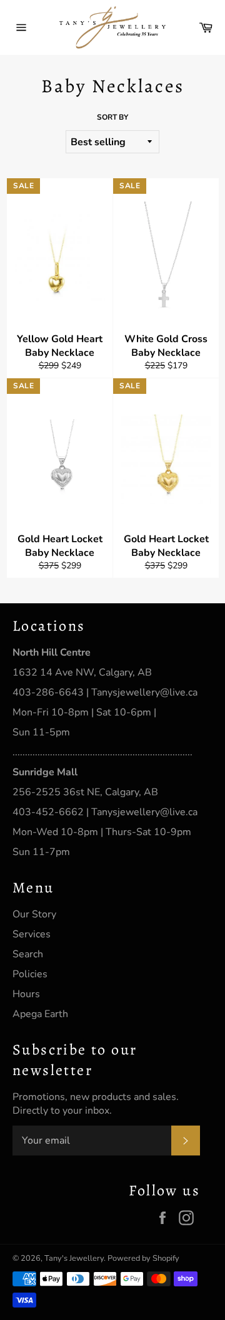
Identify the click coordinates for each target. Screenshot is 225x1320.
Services (31, 934)
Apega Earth (40, 1014)
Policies (30, 974)
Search (27, 954)
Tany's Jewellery (74, 1258)
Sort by (112, 117)
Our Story (34, 914)
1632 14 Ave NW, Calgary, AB (82, 672)
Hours (26, 994)
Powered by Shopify (143, 1258)
